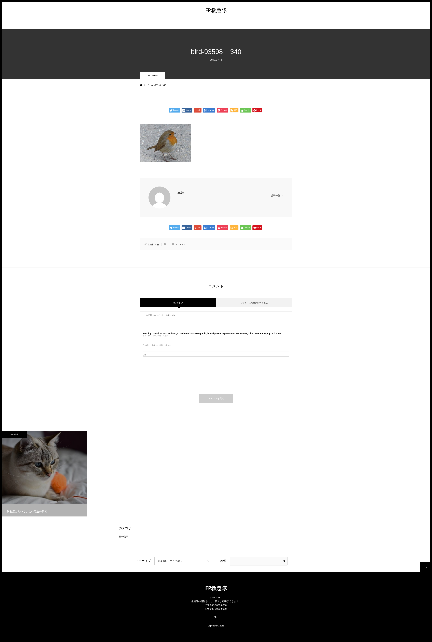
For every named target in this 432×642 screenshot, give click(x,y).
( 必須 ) (156, 335)
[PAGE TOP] (425, 567)
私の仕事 (14, 434)
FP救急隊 (216, 10)
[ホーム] (141, 85)
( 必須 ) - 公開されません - (157, 345)
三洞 (181, 192)
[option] (44, 473)
